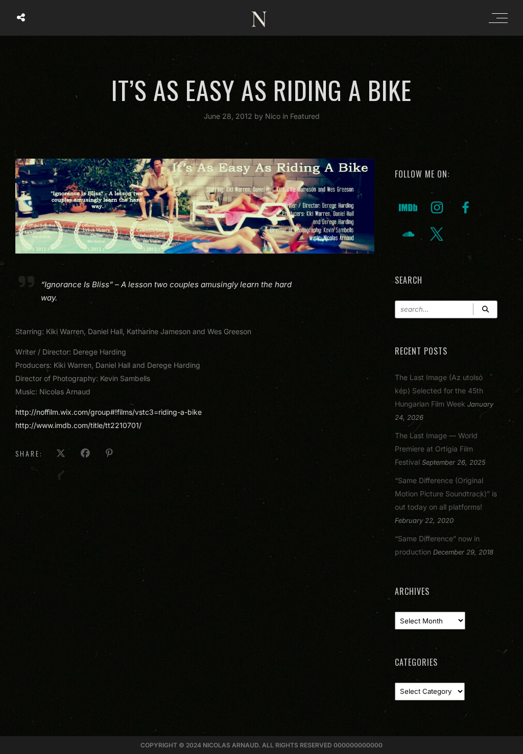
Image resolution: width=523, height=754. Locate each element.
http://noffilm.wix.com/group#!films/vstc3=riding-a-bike (108, 412)
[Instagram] (436, 207)
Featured (305, 116)
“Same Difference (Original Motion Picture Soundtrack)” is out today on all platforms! (446, 493)
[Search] (485, 309)
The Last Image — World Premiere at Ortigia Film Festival (436, 448)
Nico (273, 116)
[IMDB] (408, 207)
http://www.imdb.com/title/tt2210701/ (78, 425)
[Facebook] (465, 207)
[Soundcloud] (408, 233)
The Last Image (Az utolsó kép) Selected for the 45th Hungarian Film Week (439, 390)
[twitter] (436, 233)
